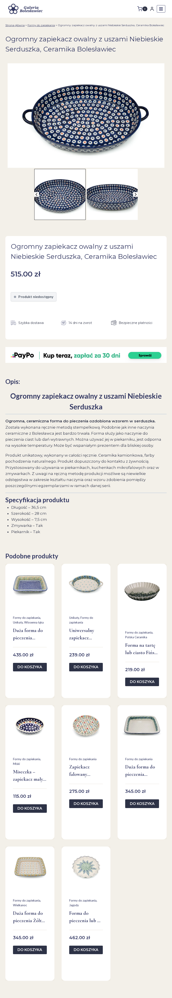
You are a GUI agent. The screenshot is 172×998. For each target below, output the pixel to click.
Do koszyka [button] (29, 667)
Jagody (74, 905)
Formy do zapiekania (41, 25)
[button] (60, 194)
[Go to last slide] (36, 194)
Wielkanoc (20, 905)
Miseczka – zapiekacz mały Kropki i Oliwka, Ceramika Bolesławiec (29, 776)
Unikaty (18, 622)
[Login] (152, 9)
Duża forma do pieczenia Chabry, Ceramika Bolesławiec (140, 771)
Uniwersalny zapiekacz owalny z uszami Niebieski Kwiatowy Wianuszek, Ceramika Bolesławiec (85, 635)
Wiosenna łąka (34, 622)
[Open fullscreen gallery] (162, 163)
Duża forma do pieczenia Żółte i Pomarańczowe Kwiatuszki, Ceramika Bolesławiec (29, 917)
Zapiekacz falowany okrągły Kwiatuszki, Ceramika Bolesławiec (81, 771)
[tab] (84, 163)
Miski (16, 764)
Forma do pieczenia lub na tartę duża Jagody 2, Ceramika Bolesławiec (85, 917)
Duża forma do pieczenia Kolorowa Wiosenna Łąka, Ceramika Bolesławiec (28, 635)
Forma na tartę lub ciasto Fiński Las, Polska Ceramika (141, 649)
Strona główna (15, 25)
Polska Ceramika (136, 637)
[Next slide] (135, 194)
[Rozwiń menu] (161, 9)
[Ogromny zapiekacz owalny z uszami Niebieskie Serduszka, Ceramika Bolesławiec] (86, 115)
